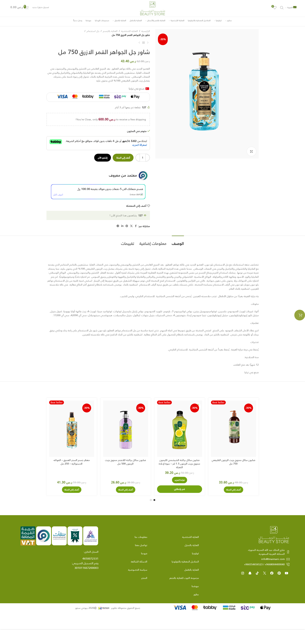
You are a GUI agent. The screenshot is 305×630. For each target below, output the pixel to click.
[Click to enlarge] (251, 151)
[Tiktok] (257, 573)
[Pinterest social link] (126, 226)
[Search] (281, 7)
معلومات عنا (141, 537)
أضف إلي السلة (123, 157)
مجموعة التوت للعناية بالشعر (184, 578)
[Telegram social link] (118, 226)
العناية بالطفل (191, 570)
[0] (299, 315)
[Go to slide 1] (154, 500)
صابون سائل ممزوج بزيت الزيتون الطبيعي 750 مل (233, 462)
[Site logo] (152, 8)
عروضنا (195, 586)
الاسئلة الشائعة (139, 561)
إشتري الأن (102, 157)
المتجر (144, 578)
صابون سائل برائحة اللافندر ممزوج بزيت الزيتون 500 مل (125, 462)
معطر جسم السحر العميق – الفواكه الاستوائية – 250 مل (72, 462)
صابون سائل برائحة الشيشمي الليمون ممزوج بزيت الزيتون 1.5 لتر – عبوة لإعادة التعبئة (179, 463)
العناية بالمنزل (192, 545)
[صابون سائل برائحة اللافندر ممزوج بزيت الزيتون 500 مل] (125, 429)
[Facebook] (272, 573)
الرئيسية (145, 31)
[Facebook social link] (136, 226)
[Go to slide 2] (151, 500)
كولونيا (195, 553)
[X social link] (131, 226)
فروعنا (144, 553)
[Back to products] (143, 43)
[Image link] (274, 534)
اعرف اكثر (58, 195)
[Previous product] (148, 43)
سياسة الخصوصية (137, 570)
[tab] (178, 242)
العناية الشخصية (129, 31)
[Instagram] (242, 573)
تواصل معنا (141, 545)
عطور (196, 594)
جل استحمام (93, 31)
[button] (233, 489)
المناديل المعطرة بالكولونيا (185, 561)
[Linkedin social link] (122, 226)
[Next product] (139, 43)
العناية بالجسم (110, 31)
